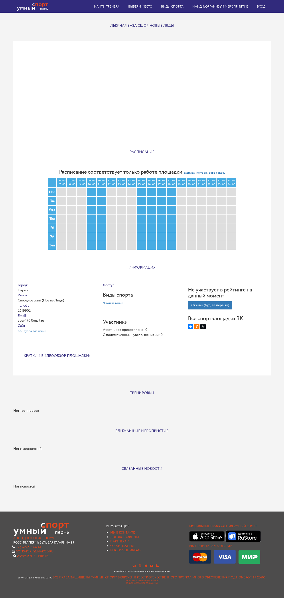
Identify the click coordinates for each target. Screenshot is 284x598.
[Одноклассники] (196, 326)
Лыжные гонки (113, 303)
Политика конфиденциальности (142, 581)
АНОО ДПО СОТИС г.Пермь (34, 538)
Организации (122, 546)
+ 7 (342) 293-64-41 (28, 547)
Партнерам (119, 541)
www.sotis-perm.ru (33, 556)
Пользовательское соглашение (142, 583)
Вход (261, 6)
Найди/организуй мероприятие (220, 6)
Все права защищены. (71, 577)
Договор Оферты (124, 537)
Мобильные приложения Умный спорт (223, 526)
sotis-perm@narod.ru (35, 551)
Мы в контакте (122, 532)
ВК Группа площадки (32, 331)
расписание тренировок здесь (204, 173)
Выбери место (140, 6)
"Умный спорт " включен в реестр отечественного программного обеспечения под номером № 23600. (178, 577)
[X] (203, 326)
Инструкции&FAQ (125, 550)
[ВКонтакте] (190, 326)
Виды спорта (172, 6)
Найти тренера (106, 6)
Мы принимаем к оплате (210, 546)
